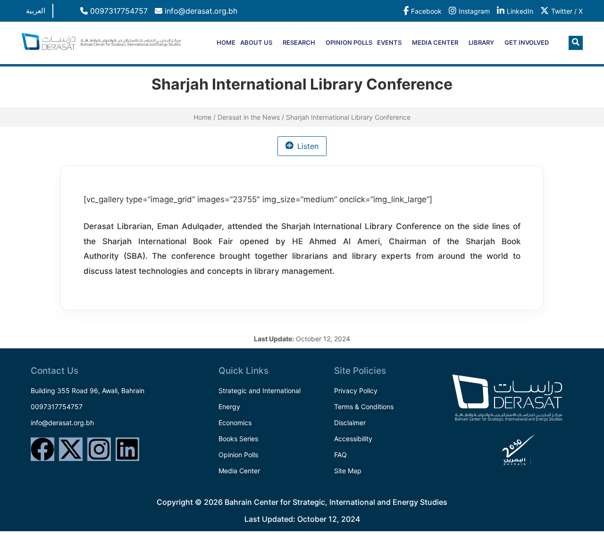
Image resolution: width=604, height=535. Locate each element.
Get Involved (526, 42)
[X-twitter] (71, 449)
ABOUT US (256, 42)
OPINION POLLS (349, 42)
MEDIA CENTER (435, 42)
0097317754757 (118, 11)
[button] (576, 43)
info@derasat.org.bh (199, 11)
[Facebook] (42, 449)
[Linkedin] (127, 449)
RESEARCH (299, 42)
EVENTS (389, 42)
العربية (35, 10)
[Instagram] (99, 449)
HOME (226, 42)
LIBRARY (481, 42)
